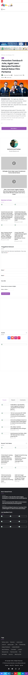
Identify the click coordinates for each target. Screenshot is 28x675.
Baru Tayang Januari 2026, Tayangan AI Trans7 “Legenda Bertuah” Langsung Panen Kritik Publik (6, 235)
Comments (22, 400)
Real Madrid (4, 654)
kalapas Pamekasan (6, 647)
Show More (14, 128)
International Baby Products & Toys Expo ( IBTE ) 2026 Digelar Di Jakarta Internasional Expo (18, 421)
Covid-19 (4, 644)
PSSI (20, 651)
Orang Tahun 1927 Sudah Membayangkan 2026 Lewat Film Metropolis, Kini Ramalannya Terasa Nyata (21, 236)
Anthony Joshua (5, 642)
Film (13, 55)
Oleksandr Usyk (5, 651)
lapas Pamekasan (5, 649)
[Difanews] (7, 5)
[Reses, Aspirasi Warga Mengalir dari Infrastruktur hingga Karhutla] (23, 580)
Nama (3, 270)
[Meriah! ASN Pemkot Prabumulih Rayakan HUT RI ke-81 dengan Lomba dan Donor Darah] (14, 528)
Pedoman (17, 665)
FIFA (16, 644)
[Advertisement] (14, 27)
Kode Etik (12, 665)
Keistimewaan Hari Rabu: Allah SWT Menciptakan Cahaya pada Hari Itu (18, 435)
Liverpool (20, 649)
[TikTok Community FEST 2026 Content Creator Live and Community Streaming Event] (5, 415)
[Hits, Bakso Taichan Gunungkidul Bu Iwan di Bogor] (5, 429)
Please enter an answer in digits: (8, 286)
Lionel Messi (13, 649)
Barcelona (12, 642)
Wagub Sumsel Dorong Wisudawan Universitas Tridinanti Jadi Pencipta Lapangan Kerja (21, 458)
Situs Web (3, 280)
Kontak (21, 665)
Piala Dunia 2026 (13, 651)
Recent (13, 400)
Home (3, 55)
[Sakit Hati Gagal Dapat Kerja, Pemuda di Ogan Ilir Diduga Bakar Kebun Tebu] (21, 470)
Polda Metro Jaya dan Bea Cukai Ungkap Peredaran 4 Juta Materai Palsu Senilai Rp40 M (17, 407)
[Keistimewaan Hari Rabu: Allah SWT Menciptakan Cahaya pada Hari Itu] (5, 435)
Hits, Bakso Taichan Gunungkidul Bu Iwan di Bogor (18, 427)
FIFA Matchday (22, 644)
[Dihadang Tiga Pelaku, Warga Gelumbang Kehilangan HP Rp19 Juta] (5, 518)
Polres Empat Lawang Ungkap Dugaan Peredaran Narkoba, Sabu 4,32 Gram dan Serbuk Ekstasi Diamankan (6, 458)
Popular (4, 400)
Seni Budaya (9, 55)
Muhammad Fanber (7, 75)
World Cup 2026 (18, 654)
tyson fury (11, 654)
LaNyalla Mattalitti (15, 647)
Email (2, 275)
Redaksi (7, 665)
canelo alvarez (19, 642)
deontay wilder (11, 644)
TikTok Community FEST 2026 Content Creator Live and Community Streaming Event (18, 414)
